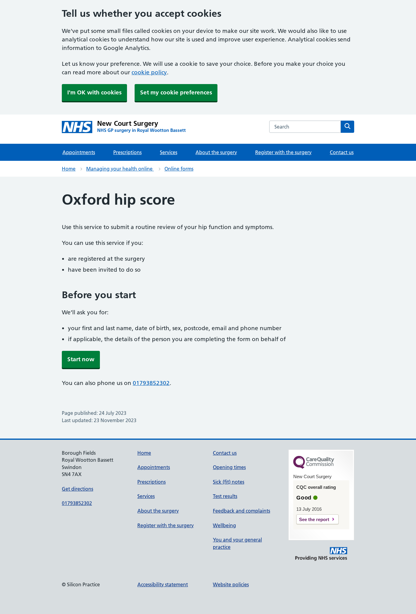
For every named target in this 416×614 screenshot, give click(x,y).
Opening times (229, 467)
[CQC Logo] (313, 467)
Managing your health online (120, 169)
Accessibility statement (162, 584)
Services (168, 152)
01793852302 (151, 382)
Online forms (178, 169)
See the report (314, 519)
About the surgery (216, 152)
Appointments (78, 152)
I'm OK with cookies (94, 92)
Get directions (77, 489)
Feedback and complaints (241, 511)
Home (69, 169)
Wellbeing (224, 525)
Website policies (231, 584)
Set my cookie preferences (176, 92)
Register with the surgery (283, 152)
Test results (225, 496)
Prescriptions (127, 152)
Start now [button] (80, 359)
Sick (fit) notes (228, 482)
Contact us (342, 152)
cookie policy (149, 72)
